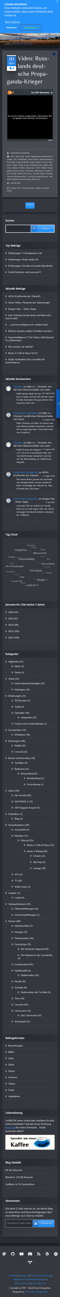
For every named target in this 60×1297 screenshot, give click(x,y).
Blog (17, 819)
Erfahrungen (14, 696)
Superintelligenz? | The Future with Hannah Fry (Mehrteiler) (29, 339)
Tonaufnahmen (16, 825)
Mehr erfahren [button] (12, 22)
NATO (37, 168)
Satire (11, 791)
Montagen (20, 690)
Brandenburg (34, 778)
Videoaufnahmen (17, 904)
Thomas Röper (39, 173)
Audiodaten (14, 1097)
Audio (18, 707)
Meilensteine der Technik (34, 992)
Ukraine (49, 173)
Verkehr (12, 893)
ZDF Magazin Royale (25, 808)
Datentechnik (22, 926)
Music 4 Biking (35, 851)
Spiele (18, 673)
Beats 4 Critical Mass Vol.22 (22, 353)
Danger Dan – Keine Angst (22, 309)
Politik (43, 168)
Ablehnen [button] (11, 27)
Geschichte (20, 945)
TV (16, 881)
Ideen (17, 666)
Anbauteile (26, 718)
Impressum (23, 1276)
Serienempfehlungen (25, 915)
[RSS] (38, 1255)
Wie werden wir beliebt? (20, 347)
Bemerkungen (15, 1046)
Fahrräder (20, 713)
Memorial (30, 168)
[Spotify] (56, 1255)
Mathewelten (27, 975)
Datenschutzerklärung (40, 1276)
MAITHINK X (22, 802)
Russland (29, 170)
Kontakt (12, 1276)
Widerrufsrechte (22, 1283)
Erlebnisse (20, 735)
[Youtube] (21, 1255)
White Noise (21, 887)
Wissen (12, 921)
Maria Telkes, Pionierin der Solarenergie (29, 303)
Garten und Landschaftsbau (29, 724)
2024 (10, 625)
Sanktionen (38, 170)
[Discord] (30, 1255)
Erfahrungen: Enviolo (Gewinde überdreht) (30, 266)
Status (11, 1071)
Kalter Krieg (18, 165)
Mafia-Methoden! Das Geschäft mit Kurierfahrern (25, 361)
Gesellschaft (15, 183)
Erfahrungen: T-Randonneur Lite (25, 253)
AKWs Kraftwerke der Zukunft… (24, 296)
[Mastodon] (4, 1255)
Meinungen (14, 741)
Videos (11, 1084)
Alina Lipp (19, 156)
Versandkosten (39, 1283)
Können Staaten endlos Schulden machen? (30, 331)
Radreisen (20, 769)
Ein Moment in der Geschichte (36, 955)
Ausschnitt (20, 830)
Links (11, 1059)
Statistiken (13, 814)
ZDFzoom (35, 179)
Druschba (11, 162)
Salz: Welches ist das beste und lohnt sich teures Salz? (28, 317)
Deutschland (33, 159)
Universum (20, 1011)
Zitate (11, 1065)
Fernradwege (33, 785)
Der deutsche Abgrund (32, 949)
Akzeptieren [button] (30, 27)
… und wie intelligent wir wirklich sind (28, 325)
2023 (10, 631)
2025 (10, 619)
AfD (12, 156)
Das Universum (29, 1016)
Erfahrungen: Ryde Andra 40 (23, 260)
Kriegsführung (36, 165)
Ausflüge (19, 763)
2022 (10, 638)
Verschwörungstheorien (38, 176)
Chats (11, 1090)
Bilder (11, 1052)
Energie (19, 932)
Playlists (19, 836)
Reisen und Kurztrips (19, 758)
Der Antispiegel (20, 159)
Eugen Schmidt (22, 162)
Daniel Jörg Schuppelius (20, 153)
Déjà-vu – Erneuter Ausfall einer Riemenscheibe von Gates (32, 388)
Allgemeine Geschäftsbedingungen (30, 1279)
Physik (18, 982)
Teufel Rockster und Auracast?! (24, 272)
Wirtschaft (20, 1022)
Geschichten (14, 730)
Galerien (12, 1078)
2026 (10, 612)
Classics (37, 856)
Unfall (18, 898)
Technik (19, 988)
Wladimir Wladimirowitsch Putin (30, 178)
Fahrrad (25, 841)
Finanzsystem (22, 938)
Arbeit (11, 679)
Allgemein (13, 662)
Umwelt (19, 752)
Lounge (37, 868)
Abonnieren (46, 1223)
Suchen (9, 221)
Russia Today (18, 170)
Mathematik (21, 971)
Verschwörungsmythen (16, 176)
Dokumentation (46, 159)
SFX (17, 875)
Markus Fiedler (18, 168)
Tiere (17, 999)
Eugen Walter (35, 162)
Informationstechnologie (27, 684)
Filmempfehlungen (24, 909)
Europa (45, 162)
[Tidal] (30, 1263)
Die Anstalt (20, 796)
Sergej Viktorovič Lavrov (21, 173)
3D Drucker (21, 701)
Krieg (26, 165)
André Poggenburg (32, 156)
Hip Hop (37, 862)
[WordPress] (47, 1255)
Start (8, 44)
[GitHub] (12, 1255)
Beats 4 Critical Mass (38, 845)
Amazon (10, 1128)
